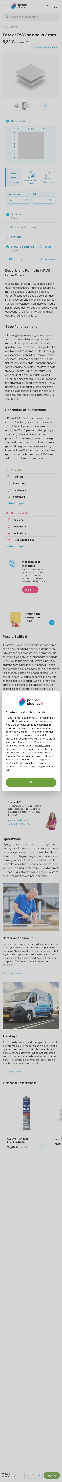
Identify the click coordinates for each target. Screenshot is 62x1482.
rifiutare (45, 742)
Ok (31, 782)
